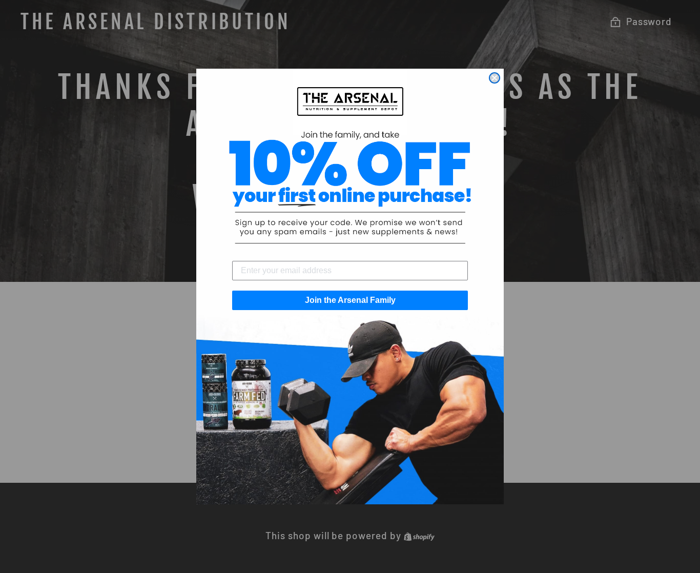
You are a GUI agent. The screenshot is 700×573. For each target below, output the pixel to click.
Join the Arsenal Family (350, 300)
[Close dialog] (494, 78)
